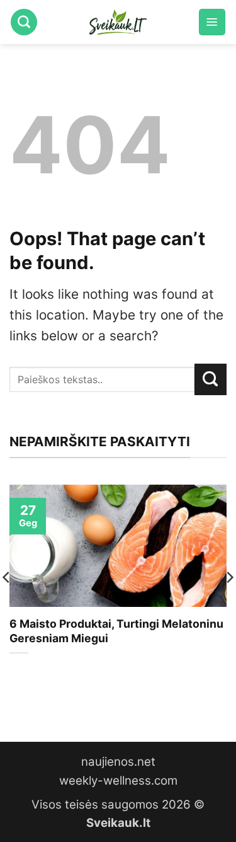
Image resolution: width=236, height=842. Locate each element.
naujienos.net (118, 761)
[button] (212, 22)
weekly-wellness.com (118, 780)
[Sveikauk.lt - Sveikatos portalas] (118, 22)
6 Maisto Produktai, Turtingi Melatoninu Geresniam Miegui (116, 631)
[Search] (24, 22)
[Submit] (210, 379)
